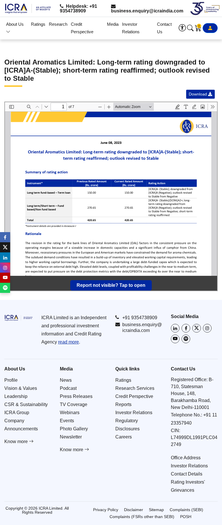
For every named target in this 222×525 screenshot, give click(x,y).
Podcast (68, 388)
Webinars (69, 412)
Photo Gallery (74, 428)
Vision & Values (20, 388)
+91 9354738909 (139, 317)
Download (198, 94)
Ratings (38, 24)
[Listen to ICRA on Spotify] (186, 339)
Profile (11, 380)
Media (113, 24)
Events (67, 420)
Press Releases (76, 396)
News (66, 380)
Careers (123, 436)
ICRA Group (16, 412)
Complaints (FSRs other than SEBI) (142, 516)
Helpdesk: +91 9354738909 (78, 8)
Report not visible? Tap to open (111, 285)
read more (68, 341)
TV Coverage (73, 404)
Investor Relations (131, 28)
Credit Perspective (82, 28)
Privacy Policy (105, 509)
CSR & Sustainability (26, 404)
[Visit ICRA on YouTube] (175, 339)
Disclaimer (133, 509)
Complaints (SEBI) (186, 509)
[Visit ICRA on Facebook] (186, 328)
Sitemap (156, 509)
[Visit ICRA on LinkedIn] (175, 328)
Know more (16, 441)
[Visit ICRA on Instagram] (207, 328)
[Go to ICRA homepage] (18, 318)
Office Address (186, 457)
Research (58, 24)
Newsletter (71, 436)
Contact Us (164, 28)
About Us (15, 24)
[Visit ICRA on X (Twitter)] (196, 328)
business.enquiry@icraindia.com (147, 10)
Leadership (15, 396)
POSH (185, 516)
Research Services (134, 388)
